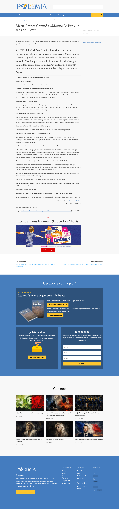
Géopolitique (61, 15)
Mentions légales (98, 507)
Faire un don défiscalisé (25, 492)
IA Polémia (19, 15)
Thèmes (25, 15)
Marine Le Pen (98, 45)
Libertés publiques (96, 42)
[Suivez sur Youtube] (94, 490)
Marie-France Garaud (89, 45)
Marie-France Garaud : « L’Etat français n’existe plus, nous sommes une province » (46, 211)
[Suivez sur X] (94, 479)
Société (40, 15)
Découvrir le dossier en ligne (57, 304)
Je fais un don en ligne (37, 357)
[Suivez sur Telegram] (94, 473)
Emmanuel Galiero (75, 201)
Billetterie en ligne (48, 250)
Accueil (18, 20)
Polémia (91, 30)
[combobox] (78, 7)
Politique (34, 15)
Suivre (95, 476)
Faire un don (97, 15)
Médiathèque (70, 15)
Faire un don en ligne (55, 315)
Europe (46, 15)
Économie (53, 15)
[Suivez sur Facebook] (94, 484)
